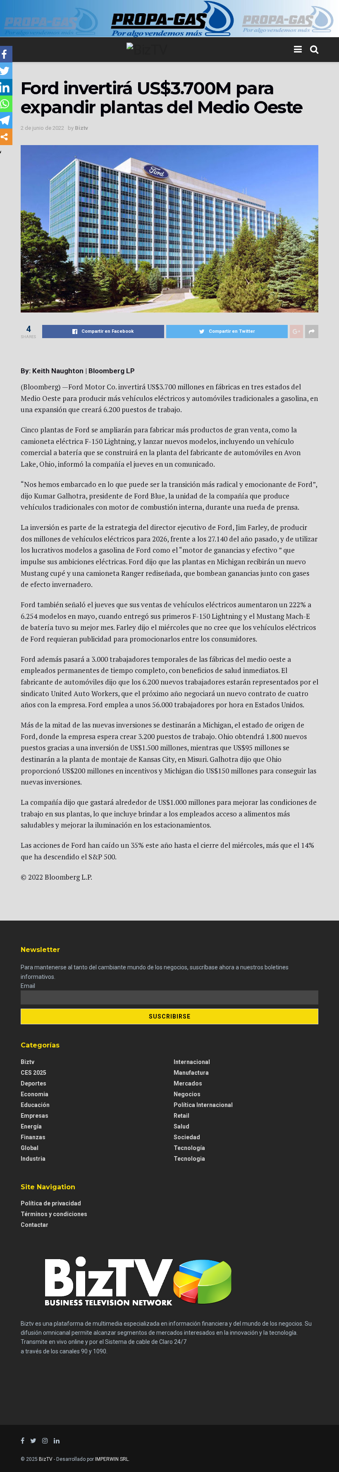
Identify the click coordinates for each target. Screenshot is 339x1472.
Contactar (34, 1224)
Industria (33, 1158)
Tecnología (189, 1148)
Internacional (192, 1062)
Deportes (33, 1083)
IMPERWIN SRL (112, 1459)
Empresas (34, 1115)
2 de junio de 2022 (42, 128)
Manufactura (191, 1072)
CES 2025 (33, 1072)
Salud (181, 1126)
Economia (34, 1094)
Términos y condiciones (54, 1214)
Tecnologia (189, 1158)
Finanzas (33, 1137)
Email (28, 986)
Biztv (81, 128)
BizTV (46, 1459)
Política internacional (203, 1105)
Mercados (188, 1083)
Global (29, 1148)
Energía (31, 1126)
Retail (181, 1115)
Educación (35, 1105)
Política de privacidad (51, 1203)
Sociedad (187, 1137)
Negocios (187, 1094)
